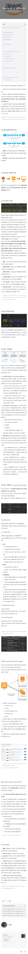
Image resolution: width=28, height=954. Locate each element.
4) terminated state (7, 617)
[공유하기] (3, 901)
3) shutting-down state (7, 605)
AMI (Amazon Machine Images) (12, 661)
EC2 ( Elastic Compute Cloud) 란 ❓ (13, 85)
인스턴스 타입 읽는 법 (7, 311)
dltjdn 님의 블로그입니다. (8, 937)
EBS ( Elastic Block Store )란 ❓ (11, 782)
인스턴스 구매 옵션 (6, 349)
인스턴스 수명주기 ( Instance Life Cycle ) (14, 485)
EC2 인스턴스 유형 (6, 201)
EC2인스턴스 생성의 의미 (8, 173)
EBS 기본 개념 (5, 845)
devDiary (5, 935)
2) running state (5, 532)
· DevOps (18, 11)
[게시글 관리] (6, 901)
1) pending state (5, 520)
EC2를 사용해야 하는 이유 (9, 130)
